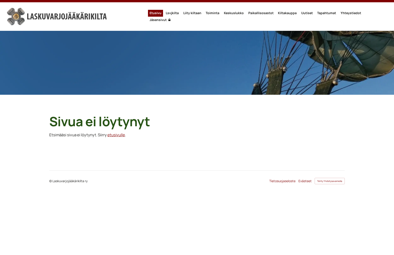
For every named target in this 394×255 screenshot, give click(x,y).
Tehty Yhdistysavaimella (329, 181)
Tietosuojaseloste (282, 181)
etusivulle (116, 134)
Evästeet (305, 181)
